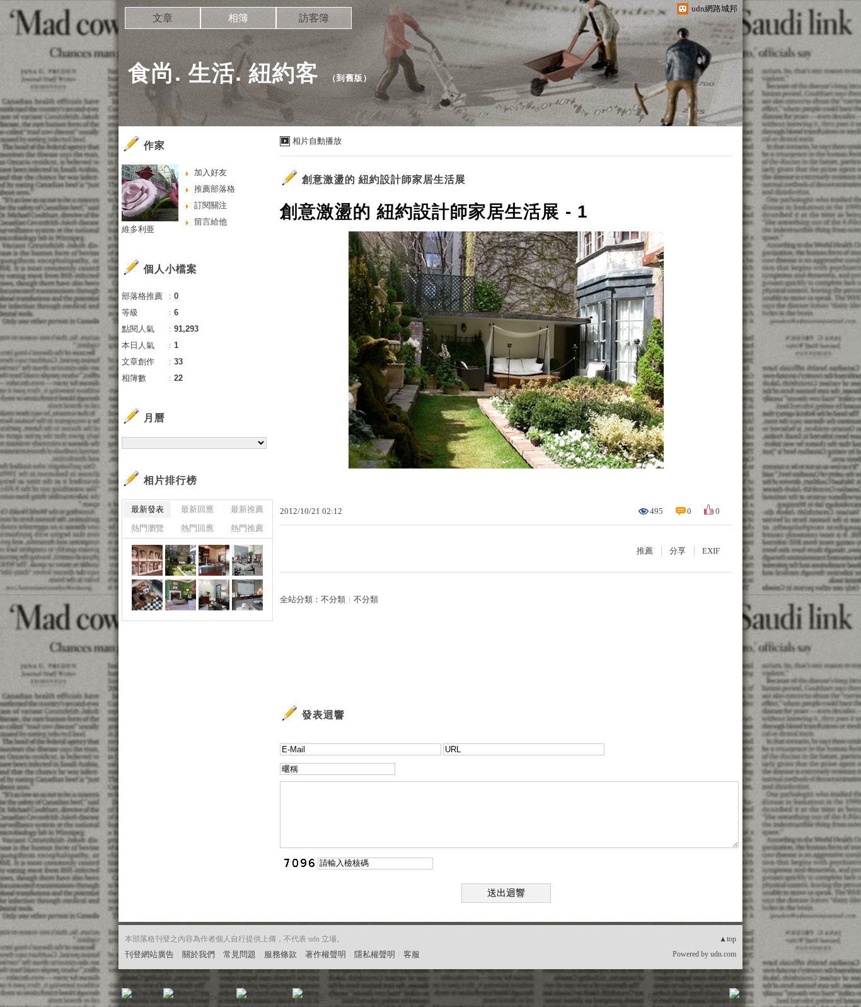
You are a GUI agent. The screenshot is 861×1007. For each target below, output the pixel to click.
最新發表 (147, 509)
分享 (677, 551)
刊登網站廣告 (149, 954)
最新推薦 (247, 509)
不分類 (333, 599)
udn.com (723, 954)
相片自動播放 (317, 141)
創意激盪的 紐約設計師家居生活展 (384, 179)
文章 (163, 18)
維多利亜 (138, 229)
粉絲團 (147, 997)
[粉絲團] (127, 993)
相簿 (238, 18)
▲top (727, 938)
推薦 (645, 551)
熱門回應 (197, 528)
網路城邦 (709, 997)
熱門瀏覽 (147, 528)
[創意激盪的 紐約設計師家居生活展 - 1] (147, 560)
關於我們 (198, 954)
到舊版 (350, 78)
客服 (411, 954)
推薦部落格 (214, 189)
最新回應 (197, 509)
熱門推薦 (247, 528)
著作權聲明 (325, 954)
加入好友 (210, 172)
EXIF (711, 551)
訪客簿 (314, 18)
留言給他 (210, 221)
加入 (677, 997)
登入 (655, 997)
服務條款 (280, 954)
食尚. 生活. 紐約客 (223, 73)
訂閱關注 (210, 205)
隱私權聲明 (374, 954)
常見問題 (239, 954)
